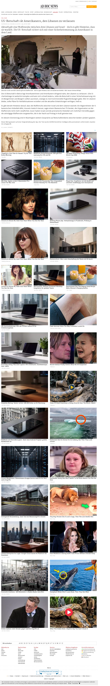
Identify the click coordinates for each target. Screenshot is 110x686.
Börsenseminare (38, 661)
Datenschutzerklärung (36, 676)
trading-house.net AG (71, 649)
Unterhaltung (21, 660)
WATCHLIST (94, 1)
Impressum (25, 676)
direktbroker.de (70, 654)
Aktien (35, 657)
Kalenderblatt (21, 663)
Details (69, 683)
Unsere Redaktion (75, 676)
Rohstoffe (36, 652)
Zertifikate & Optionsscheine (38, 659)
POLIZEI (61, 12)
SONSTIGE (75, 12)
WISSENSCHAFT (48, 12)
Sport (19, 654)
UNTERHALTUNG (38, 12)
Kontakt (52, 655)
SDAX (2, 654)
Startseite (15, 14)
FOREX (35, 650)
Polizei (19, 658)
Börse (19, 649)
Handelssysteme (38, 654)
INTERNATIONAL (68, 12)
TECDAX (3, 652)
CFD (35, 649)
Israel (5, 18)
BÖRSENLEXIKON (83, 1)
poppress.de (69, 655)
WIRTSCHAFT (21, 12)
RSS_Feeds (52, 654)
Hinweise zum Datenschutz (53, 676)
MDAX (2, 650)
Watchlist (52, 650)
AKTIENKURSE (8, 12)
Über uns (65, 676)
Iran (2, 18)
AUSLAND (55, 12)
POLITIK (27, 12)
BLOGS (77, 1)
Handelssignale (38, 655)
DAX (2, 649)
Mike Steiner (86, 676)
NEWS (2, 12)
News (11, 676)
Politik (19, 652)
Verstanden (75, 683)
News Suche (90, 6)
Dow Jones (4, 655)
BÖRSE (15, 12)
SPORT (32, 12)
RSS (89, 1)
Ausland (21, 14)
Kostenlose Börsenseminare (70, 651)
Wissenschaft (21, 655)
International (21, 661)
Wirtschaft (20, 650)
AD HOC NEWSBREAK (55, 649)
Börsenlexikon (7, 643)
